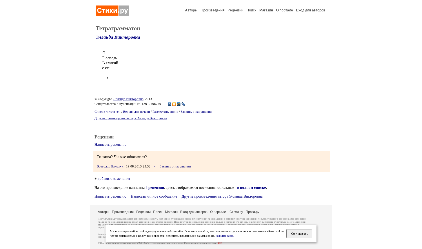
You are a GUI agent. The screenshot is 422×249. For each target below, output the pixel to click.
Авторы (191, 10)
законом (168, 222)
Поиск (251, 10)
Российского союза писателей (200, 243)
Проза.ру (252, 212)
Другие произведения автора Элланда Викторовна (131, 118)
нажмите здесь (225, 235)
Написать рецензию (110, 144)
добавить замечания (114, 178)
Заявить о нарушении (196, 111)
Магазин (266, 10)
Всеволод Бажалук (110, 166)
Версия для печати (136, 111)
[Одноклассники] (174, 104)
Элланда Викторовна (118, 37)
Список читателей (107, 111)
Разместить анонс (165, 111)
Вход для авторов (310, 10)
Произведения (213, 10)
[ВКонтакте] (169, 104)
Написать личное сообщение (154, 196)
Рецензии (235, 10)
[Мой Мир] (178, 104)
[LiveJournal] (183, 104)
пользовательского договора (273, 219)
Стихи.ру (236, 212)
